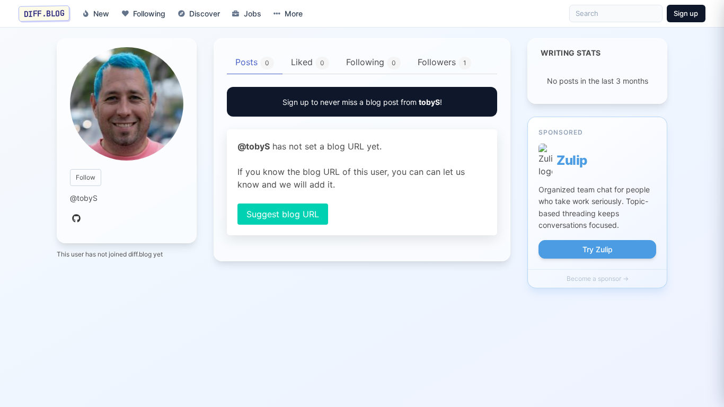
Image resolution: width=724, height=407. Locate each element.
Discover (204, 13)
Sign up (686, 13)
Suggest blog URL (282, 214)
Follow (85, 177)
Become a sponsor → (598, 278)
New (101, 13)
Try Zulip (597, 249)
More (294, 13)
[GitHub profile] (76, 219)
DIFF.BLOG (44, 13)
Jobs (252, 13)
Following (149, 13)
